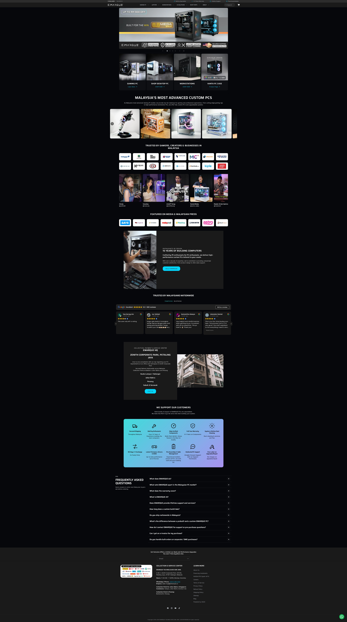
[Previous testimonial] (121, 184)
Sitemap (196, 595)
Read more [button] (180, 330)
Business (120, 1)
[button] (231, 324)
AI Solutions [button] (181, 5)
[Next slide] (180, 51)
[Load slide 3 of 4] (172, 51)
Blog (195, 598)
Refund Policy (198, 589)
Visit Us (150, 391)
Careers (196, 579)
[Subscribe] (188, 559)
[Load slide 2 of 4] (170, 51)
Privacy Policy (198, 586)
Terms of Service (199, 583)
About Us (196, 570)
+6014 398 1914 (174, 582)
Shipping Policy (198, 592)
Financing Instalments (201, 573)
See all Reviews (178, 301)
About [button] (205, 5)
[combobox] (229, 4)
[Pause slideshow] (184, 51)
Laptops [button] (154, 5)
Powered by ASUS (199, 602)
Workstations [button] (166, 5)
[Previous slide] (163, 51)
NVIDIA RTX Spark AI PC (201, 576)
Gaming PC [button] (143, 5)
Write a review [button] (222, 307)
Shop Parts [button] (193, 5)
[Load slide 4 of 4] (175, 51)
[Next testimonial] (225, 184)
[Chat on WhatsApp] (341, 616)
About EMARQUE (171, 268)
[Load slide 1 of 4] (167, 51)
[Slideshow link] (173, 28)
